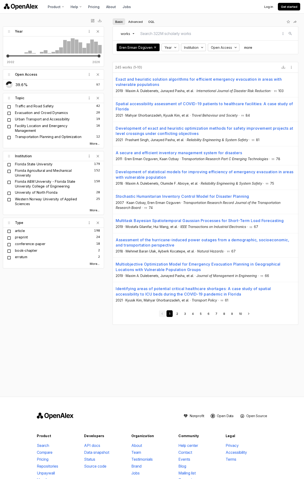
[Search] (290, 33)
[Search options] (283, 33)
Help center (188, 445)
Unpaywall (46, 473)
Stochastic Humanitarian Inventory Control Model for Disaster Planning (182, 196)
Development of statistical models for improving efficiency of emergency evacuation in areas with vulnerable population (205, 174)
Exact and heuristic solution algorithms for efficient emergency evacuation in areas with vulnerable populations (199, 82)
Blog (182, 466)
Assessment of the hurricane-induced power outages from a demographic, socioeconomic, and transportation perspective (202, 242)
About (111, 7)
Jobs (127, 7)
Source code (95, 466)
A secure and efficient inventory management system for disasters (179, 152)
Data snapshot (96, 452)
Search (43, 445)
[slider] (7, 55)
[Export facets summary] (99, 20)
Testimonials (142, 459)
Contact (185, 452)
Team (136, 452)
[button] (155, 47)
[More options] (291, 67)
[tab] (119, 21)
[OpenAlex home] (21, 7)
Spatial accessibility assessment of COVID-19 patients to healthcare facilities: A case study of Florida (204, 106)
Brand (136, 466)
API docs (92, 445)
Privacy (232, 445)
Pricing (94, 7)
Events (184, 459)
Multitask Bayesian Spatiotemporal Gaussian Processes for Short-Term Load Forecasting (200, 220)
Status (89, 459)
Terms (231, 459)
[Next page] (248, 313)
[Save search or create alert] (288, 21)
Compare (44, 452)
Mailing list (187, 473)
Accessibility (236, 452)
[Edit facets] (92, 20)
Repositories (47, 466)
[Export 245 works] (283, 67)
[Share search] (295, 21)
